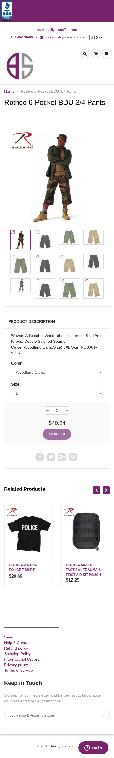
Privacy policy (16, 665)
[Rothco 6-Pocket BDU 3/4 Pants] (57, 177)
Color (16, 363)
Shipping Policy (17, 653)
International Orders (21, 659)
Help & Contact (17, 642)
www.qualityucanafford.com (57, 30)
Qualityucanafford (63, 746)
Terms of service (18, 670)
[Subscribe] (103, 715)
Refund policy (16, 648)
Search (10, 637)
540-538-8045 (26, 37)
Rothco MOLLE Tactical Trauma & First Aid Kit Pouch (82, 570)
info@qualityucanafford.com (66, 37)
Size (15, 384)
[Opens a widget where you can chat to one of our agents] (93, 748)
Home (9, 91)
